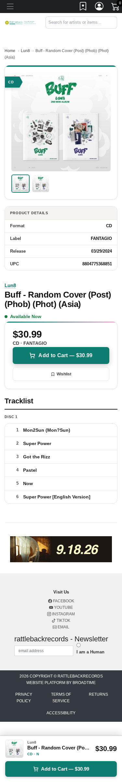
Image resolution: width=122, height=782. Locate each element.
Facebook (63, 601)
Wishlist (64, 374)
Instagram (63, 614)
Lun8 (25, 51)
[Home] (20, 22)
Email (63, 627)
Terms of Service (61, 697)
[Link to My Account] (99, 7)
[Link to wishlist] (83, 7)
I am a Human (90, 651)
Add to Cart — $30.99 (65, 355)
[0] (116, 8)
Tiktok (63, 620)
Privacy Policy (23, 697)
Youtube (63, 607)
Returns (98, 694)
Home (10, 51)
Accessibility (61, 713)
